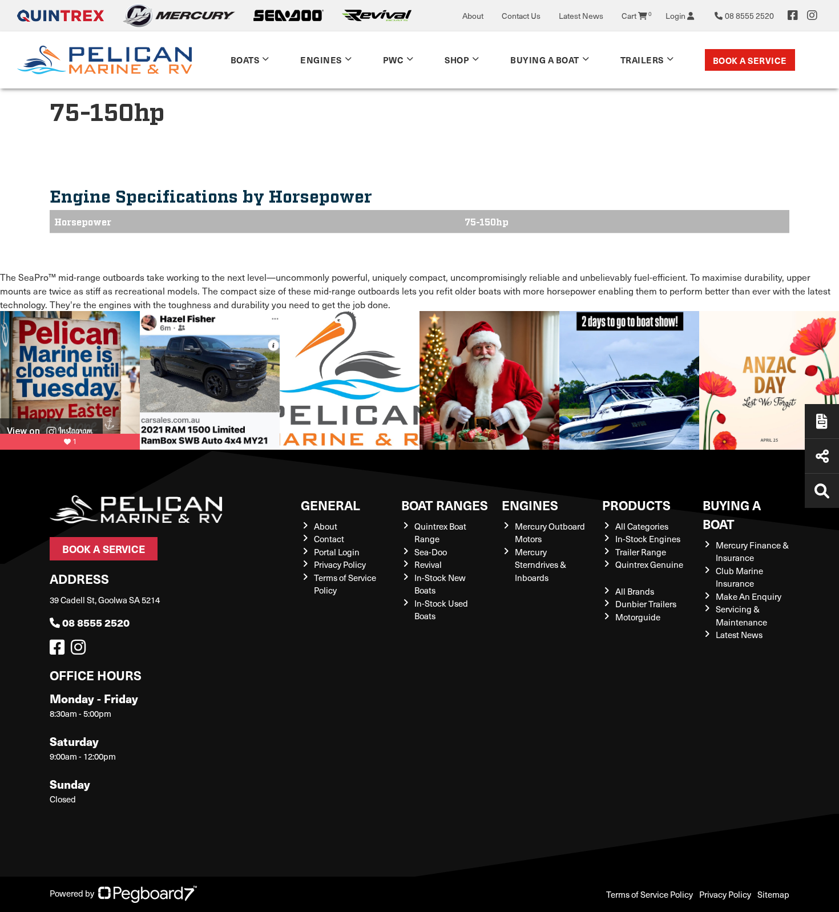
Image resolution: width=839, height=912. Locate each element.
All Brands (634, 591)
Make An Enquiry (748, 596)
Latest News (581, 16)
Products (636, 505)
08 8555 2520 (96, 622)
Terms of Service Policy (649, 894)
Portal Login (337, 552)
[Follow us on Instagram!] (80, 650)
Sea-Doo (430, 552)
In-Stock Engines (647, 538)
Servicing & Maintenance (741, 615)
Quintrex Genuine (649, 564)
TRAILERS (642, 60)
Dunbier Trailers (645, 604)
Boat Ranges (444, 505)
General (330, 505)
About (472, 16)
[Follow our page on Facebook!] (792, 15)
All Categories (641, 526)
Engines (530, 505)
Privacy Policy (340, 564)
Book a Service (750, 60)
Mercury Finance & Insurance (752, 551)
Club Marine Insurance (739, 577)
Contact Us (521, 16)
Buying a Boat (732, 514)
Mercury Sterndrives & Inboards (540, 565)
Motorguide (637, 617)
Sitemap (773, 894)
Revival (428, 564)
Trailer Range (640, 552)
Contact (329, 538)
